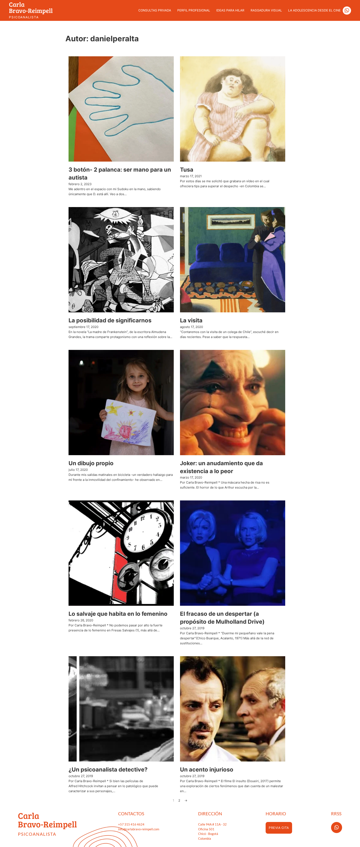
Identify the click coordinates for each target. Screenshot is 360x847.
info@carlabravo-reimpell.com (138, 829)
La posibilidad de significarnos (110, 320)
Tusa (186, 169)
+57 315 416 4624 (131, 824)
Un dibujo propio (91, 463)
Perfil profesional (193, 10)
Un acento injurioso (206, 769)
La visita (191, 320)
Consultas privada (154, 10)
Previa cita (279, 828)
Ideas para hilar (230, 10)
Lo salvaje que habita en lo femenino (118, 613)
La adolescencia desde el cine (314, 10)
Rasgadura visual (266, 10)
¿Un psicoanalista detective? (108, 769)
